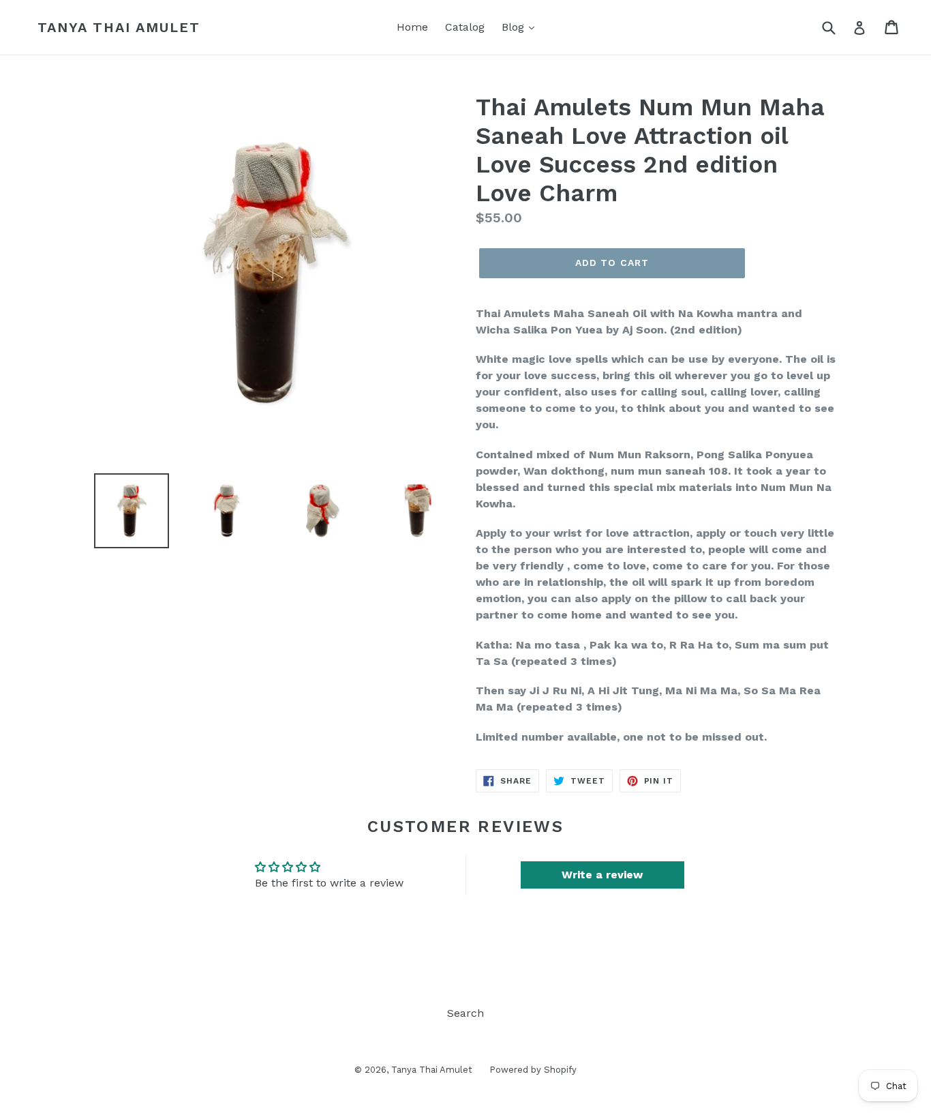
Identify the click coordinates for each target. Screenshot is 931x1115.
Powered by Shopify (533, 1070)
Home (412, 26)
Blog (515, 26)
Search (465, 1013)
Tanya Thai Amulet (118, 27)
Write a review (602, 874)
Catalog (465, 26)
